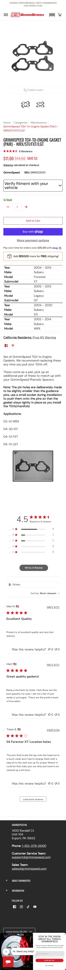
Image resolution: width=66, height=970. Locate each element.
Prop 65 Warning (29, 337)
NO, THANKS (50, 965)
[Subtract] (8, 207)
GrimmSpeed (11, 172)
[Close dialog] (64, 935)
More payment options (33, 240)
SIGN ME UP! (49, 960)
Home (7, 122)
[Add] (26, 207)
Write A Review (34, 567)
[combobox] (45, 593)
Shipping (8, 165)
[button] (52, 15)
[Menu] (5, 14)
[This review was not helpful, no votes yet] (56, 649)
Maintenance (39, 122)
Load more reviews (33, 799)
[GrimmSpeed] (27, 15)
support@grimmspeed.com (31, 857)
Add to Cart (33, 220)
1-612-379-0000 (34, 846)
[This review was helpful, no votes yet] (49, 649)
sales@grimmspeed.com (29, 869)
